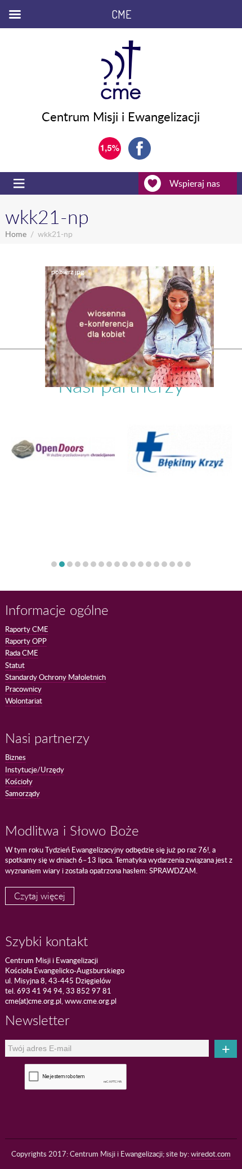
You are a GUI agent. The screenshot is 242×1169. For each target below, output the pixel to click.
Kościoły (19, 781)
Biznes (15, 757)
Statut (15, 665)
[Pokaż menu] (20, 183)
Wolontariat (23, 701)
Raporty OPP (26, 641)
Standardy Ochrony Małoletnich (55, 677)
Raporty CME (26, 629)
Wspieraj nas (194, 183)
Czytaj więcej (39, 896)
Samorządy (22, 793)
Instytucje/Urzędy (34, 769)
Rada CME (21, 653)
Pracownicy (23, 689)
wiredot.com (211, 1154)
